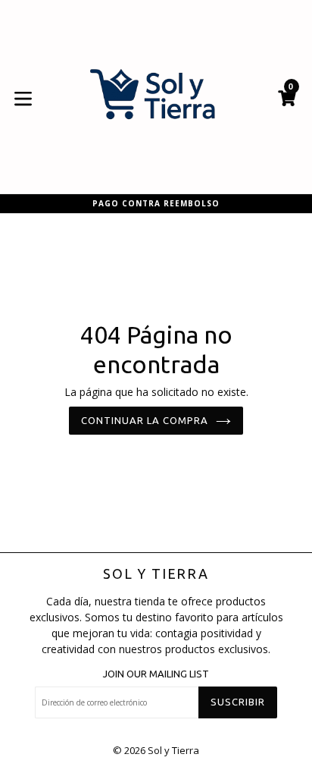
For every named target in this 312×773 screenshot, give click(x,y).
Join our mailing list (156, 673)
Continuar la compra (145, 420)
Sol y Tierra (156, 573)
